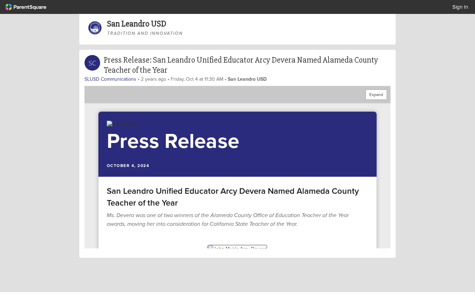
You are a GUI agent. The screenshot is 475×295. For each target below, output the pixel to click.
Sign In (460, 6)
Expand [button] (376, 94)
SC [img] (92, 63)
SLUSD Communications (110, 78)
